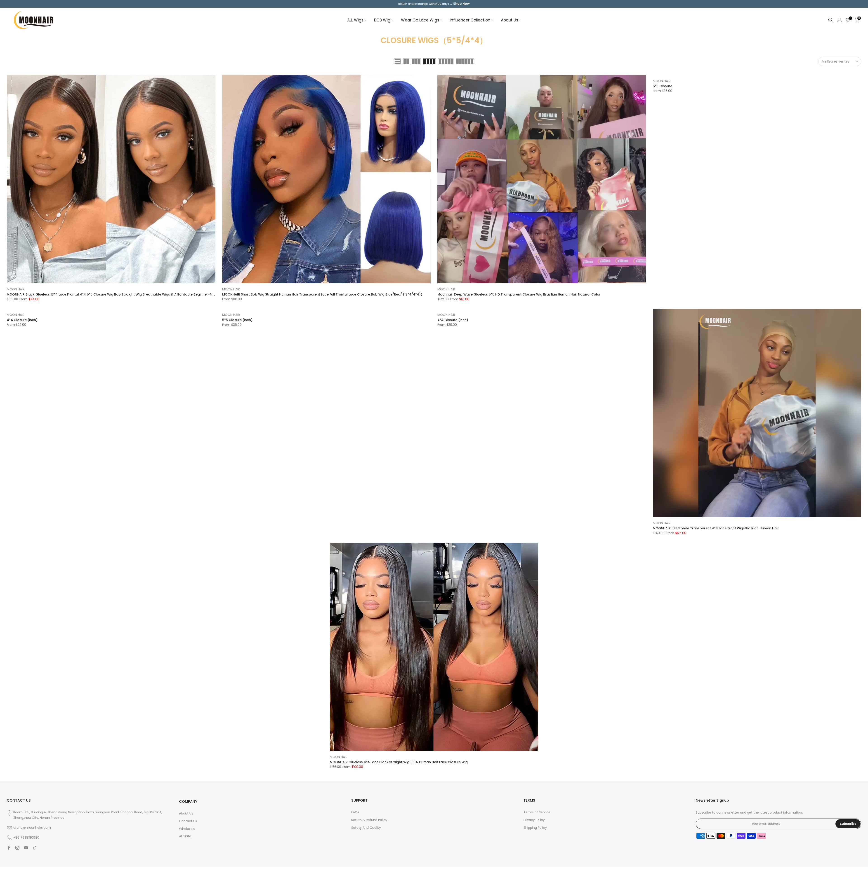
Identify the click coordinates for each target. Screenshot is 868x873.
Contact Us (188, 821)
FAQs (355, 812)
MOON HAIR (15, 289)
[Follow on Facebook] (9, 847)
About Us (509, 20)
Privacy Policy (534, 820)
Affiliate (185, 836)
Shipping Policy (535, 827)
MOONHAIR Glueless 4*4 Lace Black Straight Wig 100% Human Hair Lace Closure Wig (399, 762)
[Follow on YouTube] (26, 847)
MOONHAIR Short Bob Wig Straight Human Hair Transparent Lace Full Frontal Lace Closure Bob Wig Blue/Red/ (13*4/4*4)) (322, 294)
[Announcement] (434, 4)
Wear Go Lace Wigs (420, 20)
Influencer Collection (470, 20)
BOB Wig (382, 20)
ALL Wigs (355, 20)
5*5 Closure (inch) (237, 320)
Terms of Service (537, 812)
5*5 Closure (662, 86)
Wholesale (187, 828)
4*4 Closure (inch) (22, 320)
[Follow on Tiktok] (35, 847)
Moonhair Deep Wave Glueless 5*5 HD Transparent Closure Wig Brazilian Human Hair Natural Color (519, 294)
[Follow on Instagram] (17, 847)
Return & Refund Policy (369, 820)
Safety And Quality (366, 827)
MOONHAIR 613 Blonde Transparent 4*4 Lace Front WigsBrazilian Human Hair (716, 528)
